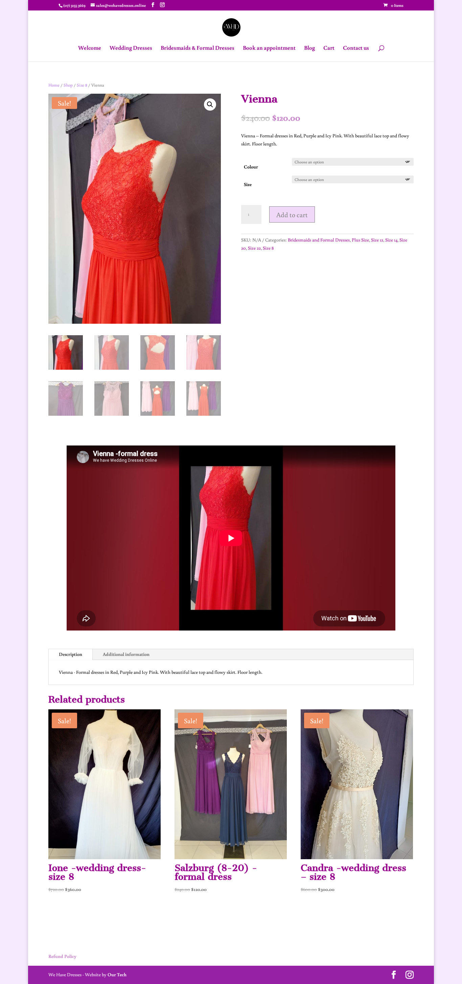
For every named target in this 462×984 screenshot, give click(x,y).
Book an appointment (269, 48)
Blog (309, 48)
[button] (210, 104)
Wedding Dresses (131, 48)
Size (248, 184)
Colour (251, 167)
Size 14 (391, 240)
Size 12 (377, 240)
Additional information (126, 654)
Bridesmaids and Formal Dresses (319, 240)
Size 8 (82, 85)
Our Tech (117, 974)
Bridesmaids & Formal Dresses (197, 48)
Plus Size (360, 240)
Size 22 (254, 248)
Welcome (89, 48)
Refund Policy (62, 956)
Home (54, 85)
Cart (328, 48)
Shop (68, 85)
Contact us (356, 48)
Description (70, 654)
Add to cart (292, 214)
